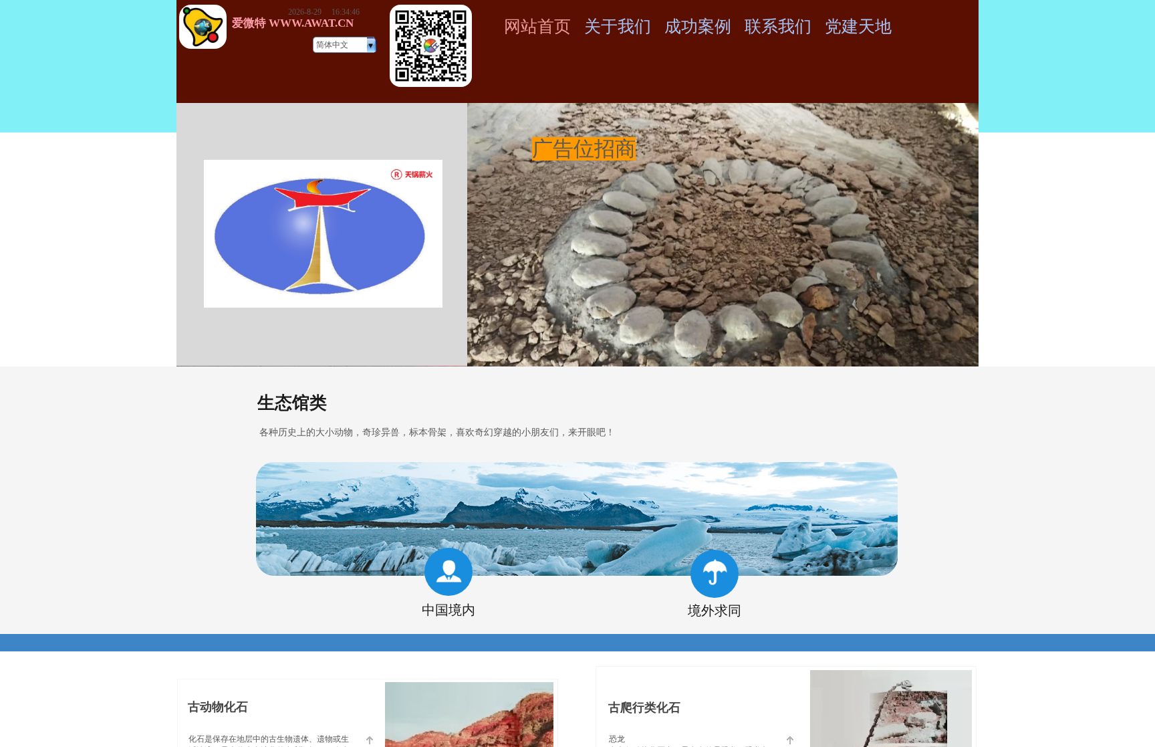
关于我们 (617, 26)
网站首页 (537, 26)
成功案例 (697, 26)
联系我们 (778, 26)
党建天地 (858, 26)
